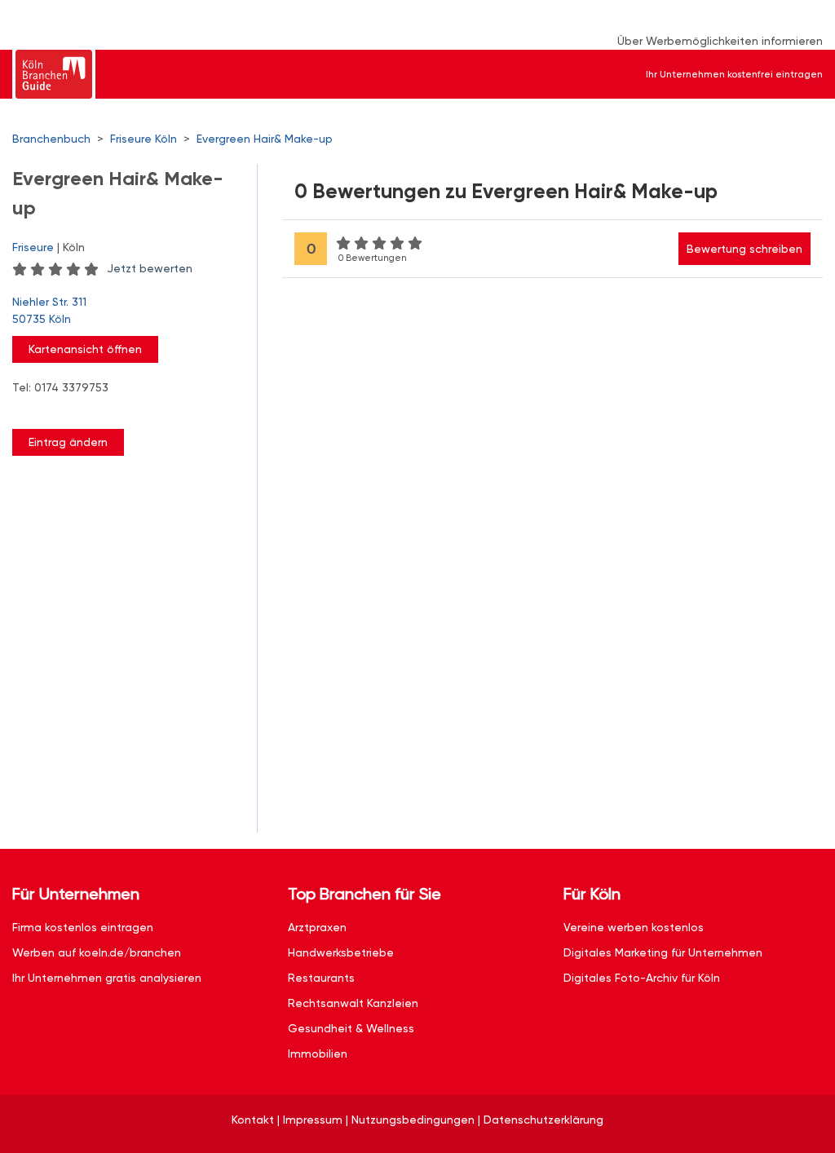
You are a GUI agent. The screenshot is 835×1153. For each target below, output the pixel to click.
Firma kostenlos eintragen (82, 927)
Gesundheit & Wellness (351, 1028)
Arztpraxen (317, 927)
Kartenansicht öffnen (85, 349)
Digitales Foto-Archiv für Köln (641, 977)
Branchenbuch (51, 138)
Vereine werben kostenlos (633, 927)
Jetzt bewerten (149, 268)
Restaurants (321, 977)
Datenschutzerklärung (543, 1119)
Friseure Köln (143, 138)
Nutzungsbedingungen (413, 1119)
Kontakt (253, 1119)
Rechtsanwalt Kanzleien (353, 1002)
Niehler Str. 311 (49, 310)
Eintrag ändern (68, 441)
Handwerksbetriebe (341, 952)
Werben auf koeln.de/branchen (96, 952)
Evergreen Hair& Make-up (265, 138)
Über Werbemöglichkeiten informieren (720, 40)
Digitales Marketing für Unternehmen (662, 952)
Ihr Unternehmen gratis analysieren (106, 977)
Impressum (312, 1119)
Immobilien (317, 1053)
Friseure (33, 247)
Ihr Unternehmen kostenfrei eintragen (734, 74)
